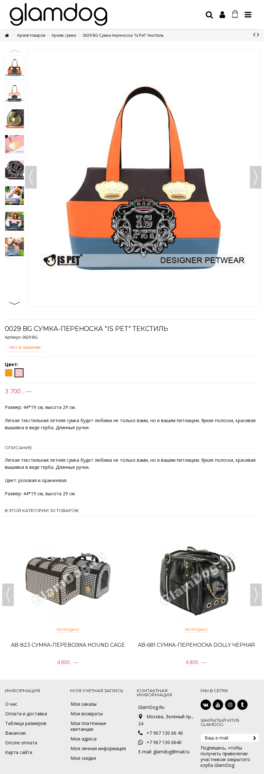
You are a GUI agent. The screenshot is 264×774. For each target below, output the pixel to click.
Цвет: (12, 364)
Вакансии (15, 733)
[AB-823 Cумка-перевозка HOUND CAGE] (67, 579)
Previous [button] (14, 51)
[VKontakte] (206, 705)
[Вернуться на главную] (7, 36)
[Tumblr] (242, 705)
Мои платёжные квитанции (88, 726)
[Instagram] (230, 705)
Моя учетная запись (96, 690)
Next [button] (14, 303)
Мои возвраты (87, 714)
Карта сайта (18, 752)
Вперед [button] (255, 177)
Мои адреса (84, 739)
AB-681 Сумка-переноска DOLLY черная (196, 645)
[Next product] (258, 34)
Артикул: (13, 337)
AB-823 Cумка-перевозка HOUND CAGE (68, 645)
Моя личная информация (98, 748)
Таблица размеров (25, 723)
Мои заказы (84, 704)
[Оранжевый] (8, 372)
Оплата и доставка (26, 714)
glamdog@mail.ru (171, 752)
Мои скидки (83, 758)
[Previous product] (254, 34)
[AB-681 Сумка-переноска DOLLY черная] (196, 579)
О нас (11, 704)
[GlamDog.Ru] (105, 14)
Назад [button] (31, 177)
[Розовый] (19, 373)
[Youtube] (218, 705)
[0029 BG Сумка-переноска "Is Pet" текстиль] (14, 67)
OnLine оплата (21, 743)
